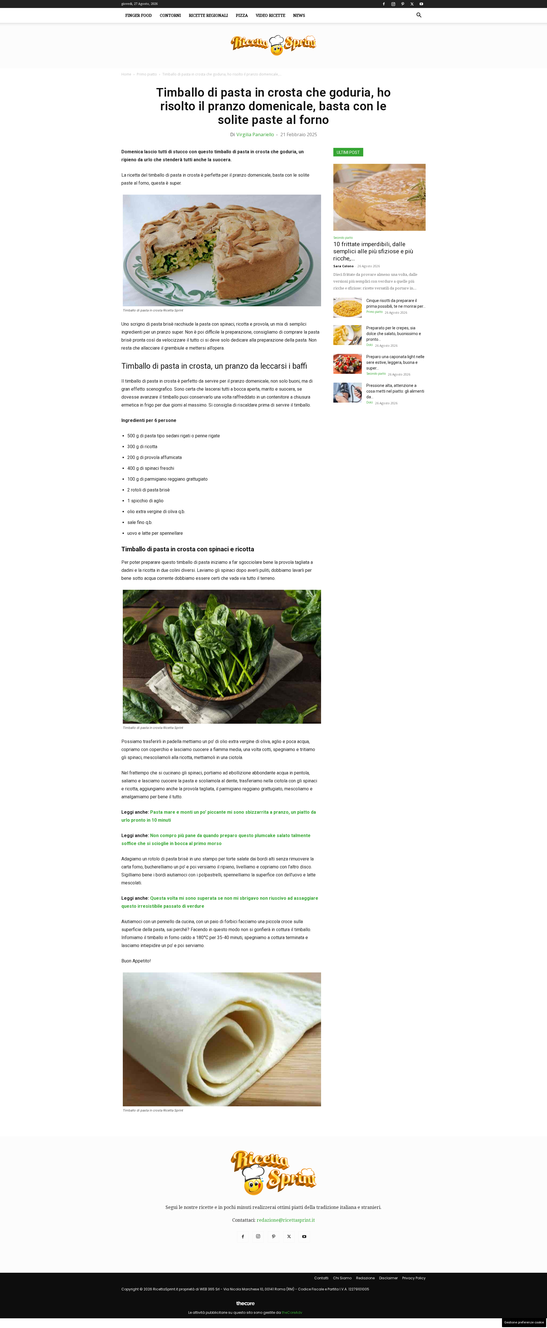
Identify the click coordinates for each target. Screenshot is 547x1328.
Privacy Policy (414, 1278)
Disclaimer (388, 1278)
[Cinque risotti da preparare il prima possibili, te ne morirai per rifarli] (347, 308)
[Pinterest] (402, 4)
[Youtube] (421, 4)
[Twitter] (412, 4)
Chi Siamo (342, 1278)
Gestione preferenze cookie (524, 1322)
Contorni (170, 15)
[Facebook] (383, 4)
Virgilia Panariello (255, 134)
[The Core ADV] (245, 1305)
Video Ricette (270, 15)
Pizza (242, 15)
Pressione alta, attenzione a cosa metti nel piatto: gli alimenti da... (395, 391)
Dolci (369, 344)
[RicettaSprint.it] (273, 45)
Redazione (365, 1278)
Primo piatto (147, 74)
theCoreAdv (292, 1312)
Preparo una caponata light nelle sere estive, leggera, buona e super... (395, 362)
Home (126, 74)
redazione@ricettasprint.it (286, 1220)
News (299, 15)
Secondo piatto (343, 238)
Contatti (321, 1278)
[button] (419, 16)
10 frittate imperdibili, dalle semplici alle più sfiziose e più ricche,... (373, 251)
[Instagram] (393, 4)
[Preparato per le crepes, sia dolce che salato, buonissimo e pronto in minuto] (347, 335)
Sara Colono (343, 266)
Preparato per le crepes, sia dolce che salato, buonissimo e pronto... (393, 334)
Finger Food (138, 15)
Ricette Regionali (208, 15)
